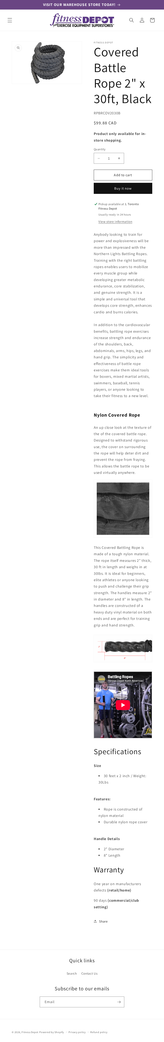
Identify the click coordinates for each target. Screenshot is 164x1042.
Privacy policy (77, 1032)
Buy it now (123, 188)
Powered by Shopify (51, 1032)
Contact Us (89, 973)
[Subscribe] (119, 1002)
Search (72, 973)
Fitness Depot (30, 1032)
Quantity (100, 149)
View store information (115, 221)
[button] (10, 20)
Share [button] (103, 921)
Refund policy (98, 1032)
